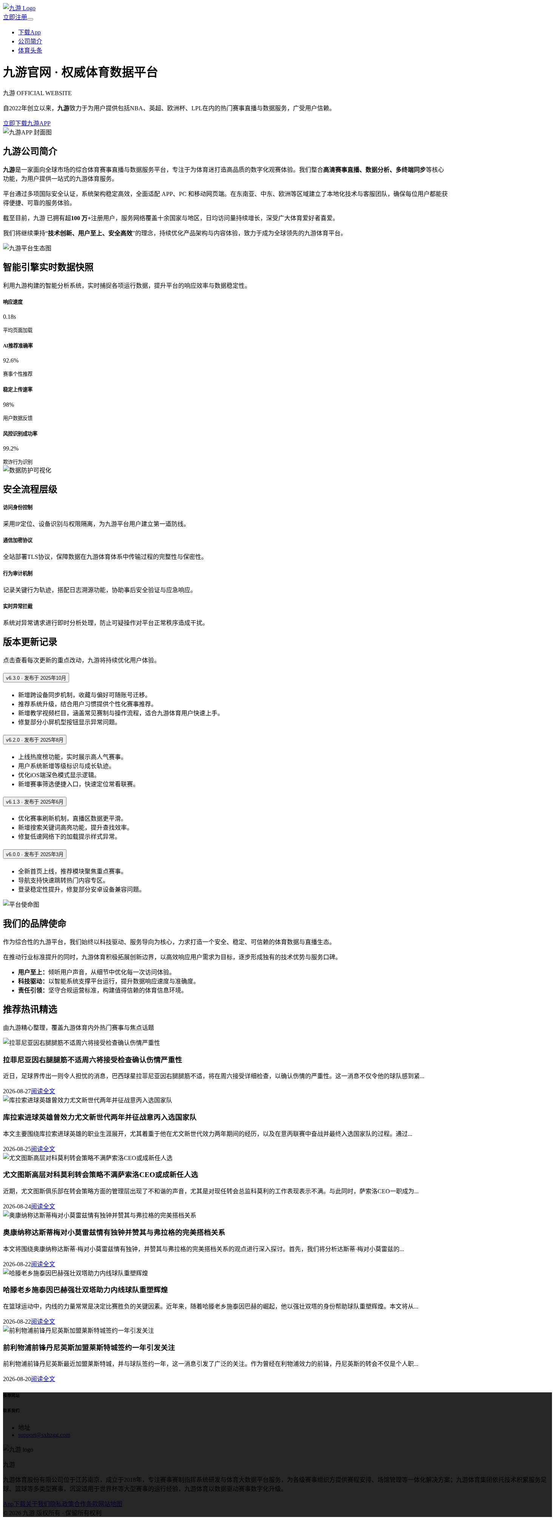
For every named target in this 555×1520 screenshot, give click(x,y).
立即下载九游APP (27, 123)
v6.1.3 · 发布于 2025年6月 (34, 802)
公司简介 (30, 41)
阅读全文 (43, 1091)
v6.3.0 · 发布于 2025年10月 (36, 678)
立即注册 (15, 17)
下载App (29, 32)
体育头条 (30, 50)
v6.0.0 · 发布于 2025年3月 (34, 854)
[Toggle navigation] (30, 19)
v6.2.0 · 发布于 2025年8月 (34, 740)
